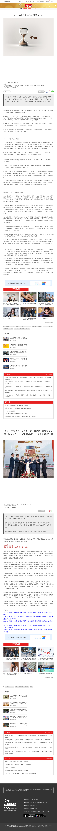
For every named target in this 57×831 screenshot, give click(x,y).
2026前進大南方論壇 (10, 411)
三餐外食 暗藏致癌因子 (8, 318)
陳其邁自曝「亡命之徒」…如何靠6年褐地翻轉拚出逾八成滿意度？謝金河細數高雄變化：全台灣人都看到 (28, 736)
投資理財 (21, 686)
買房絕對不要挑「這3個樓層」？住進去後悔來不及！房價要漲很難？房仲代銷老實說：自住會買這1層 (45, 304)
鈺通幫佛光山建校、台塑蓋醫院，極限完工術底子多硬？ (18, 408)
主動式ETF (8, 686)
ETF (31, 504)
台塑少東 (34, 326)
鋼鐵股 (24, 9)
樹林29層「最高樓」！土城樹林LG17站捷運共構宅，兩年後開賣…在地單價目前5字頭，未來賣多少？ (11, 304)
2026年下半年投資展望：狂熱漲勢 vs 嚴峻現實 (16, 405)
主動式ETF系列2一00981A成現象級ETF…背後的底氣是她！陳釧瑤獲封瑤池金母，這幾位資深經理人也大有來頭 (28, 618)
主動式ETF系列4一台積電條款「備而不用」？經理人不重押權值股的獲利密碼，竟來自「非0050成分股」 (27, 626)
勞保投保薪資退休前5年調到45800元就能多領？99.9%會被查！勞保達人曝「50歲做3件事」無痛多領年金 (28, 391)
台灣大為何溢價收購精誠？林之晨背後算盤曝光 (16, 414)
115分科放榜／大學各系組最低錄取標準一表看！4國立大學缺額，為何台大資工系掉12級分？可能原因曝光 (28, 395)
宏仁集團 (12, 326)
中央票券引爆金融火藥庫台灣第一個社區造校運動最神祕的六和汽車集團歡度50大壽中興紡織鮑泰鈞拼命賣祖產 (23, 86)
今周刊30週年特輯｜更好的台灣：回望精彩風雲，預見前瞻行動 (20, 416)
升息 (36, 9)
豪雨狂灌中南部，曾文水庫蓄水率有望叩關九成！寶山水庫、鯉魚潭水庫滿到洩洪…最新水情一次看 (28, 387)
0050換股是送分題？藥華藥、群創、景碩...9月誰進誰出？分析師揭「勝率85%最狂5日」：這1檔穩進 (28, 747)
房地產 (16, 82)
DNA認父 (40, 326)
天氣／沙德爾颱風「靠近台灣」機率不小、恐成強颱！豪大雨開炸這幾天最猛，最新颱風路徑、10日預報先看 (28, 382)
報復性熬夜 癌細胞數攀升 (43, 318)
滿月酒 (23, 326)
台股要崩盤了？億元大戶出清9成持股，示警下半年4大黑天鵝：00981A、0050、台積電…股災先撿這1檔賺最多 (28, 752)
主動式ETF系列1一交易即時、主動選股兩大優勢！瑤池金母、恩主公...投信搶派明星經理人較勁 (28, 613)
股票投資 (27, 686)
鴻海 (34, 9)
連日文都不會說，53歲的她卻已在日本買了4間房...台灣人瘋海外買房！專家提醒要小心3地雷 (28, 319)
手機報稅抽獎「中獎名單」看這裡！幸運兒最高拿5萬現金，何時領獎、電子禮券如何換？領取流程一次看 (28, 743)
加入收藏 (42, 91)
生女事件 (29, 326)
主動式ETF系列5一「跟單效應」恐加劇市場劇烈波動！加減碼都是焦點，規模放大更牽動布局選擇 (27, 631)
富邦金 (27, 9)
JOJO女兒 (18, 326)
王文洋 (7, 326)
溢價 (16, 686)
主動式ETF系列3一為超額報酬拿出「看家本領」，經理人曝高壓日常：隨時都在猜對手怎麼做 (27, 622)
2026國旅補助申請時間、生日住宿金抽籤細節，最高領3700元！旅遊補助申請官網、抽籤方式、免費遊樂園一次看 (28, 378)
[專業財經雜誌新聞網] (28, 5)
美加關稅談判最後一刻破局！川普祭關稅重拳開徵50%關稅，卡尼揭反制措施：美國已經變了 (27, 740)
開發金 (30, 9)
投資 (31, 686)
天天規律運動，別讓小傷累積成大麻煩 (28, 304)
